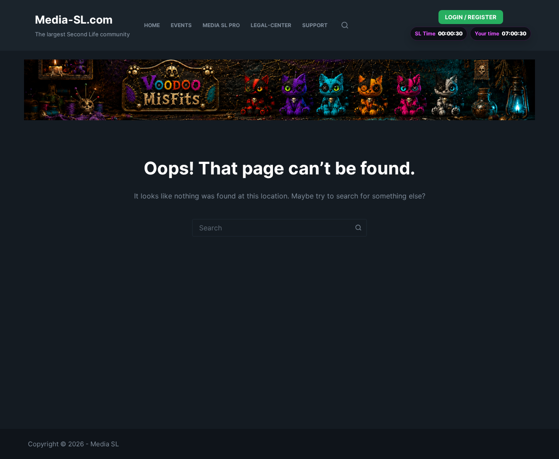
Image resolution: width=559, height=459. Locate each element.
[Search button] (358, 227)
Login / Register (471, 17)
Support (315, 25)
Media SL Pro (221, 25)
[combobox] (271, 227)
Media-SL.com (74, 19)
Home (152, 25)
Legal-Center (271, 25)
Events (181, 25)
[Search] (345, 25)
